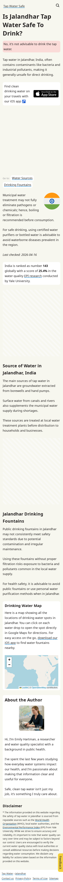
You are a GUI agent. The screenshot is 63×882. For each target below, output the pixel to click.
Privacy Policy (23, 878)
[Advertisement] (31, 140)
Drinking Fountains (17, 185)
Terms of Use (40, 878)
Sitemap (53, 878)
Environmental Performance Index (21, 827)
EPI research (33, 276)
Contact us (8, 878)
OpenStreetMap (39, 687)
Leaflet (25, 687)
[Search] (58, 6)
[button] (9, 659)
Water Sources (22, 178)
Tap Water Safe (14, 6)
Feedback (60, 862)
